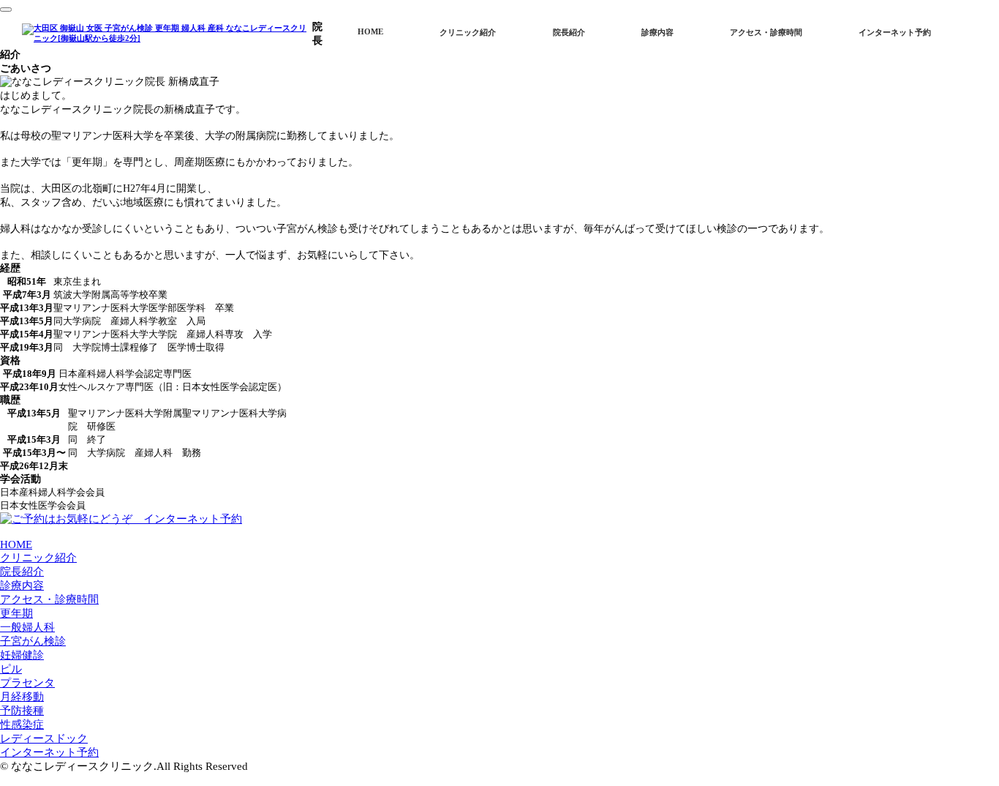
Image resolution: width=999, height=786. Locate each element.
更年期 (16, 613)
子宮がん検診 (33, 641)
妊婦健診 (22, 655)
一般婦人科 (27, 627)
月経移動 (22, 697)
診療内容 (657, 33)
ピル (11, 669)
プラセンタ (27, 683)
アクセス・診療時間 (766, 33)
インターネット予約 (895, 33)
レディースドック (44, 738)
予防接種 (22, 710)
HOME (370, 32)
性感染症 (22, 724)
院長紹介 (569, 33)
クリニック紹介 (468, 33)
